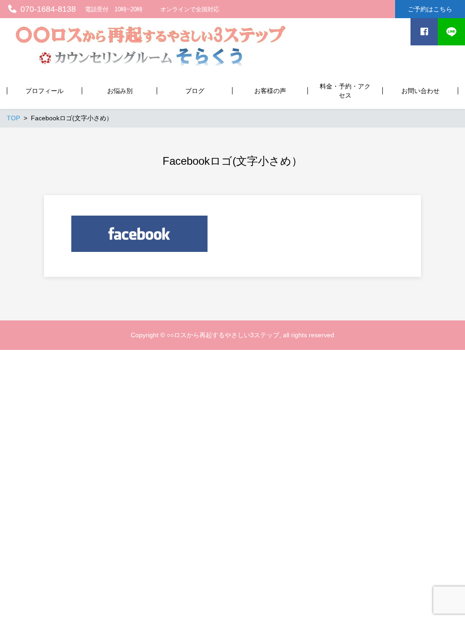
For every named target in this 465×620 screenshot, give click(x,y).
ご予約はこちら (430, 9)
